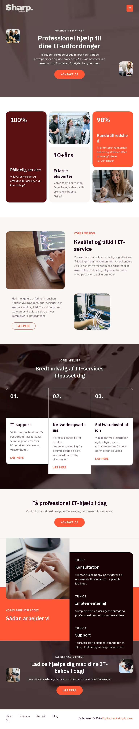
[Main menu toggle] (130, 8)
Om (8, 720)
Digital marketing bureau (117, 718)
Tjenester (24, 716)
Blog (55, 716)
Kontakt (41, 716)
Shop (9, 716)
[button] (69, 522)
